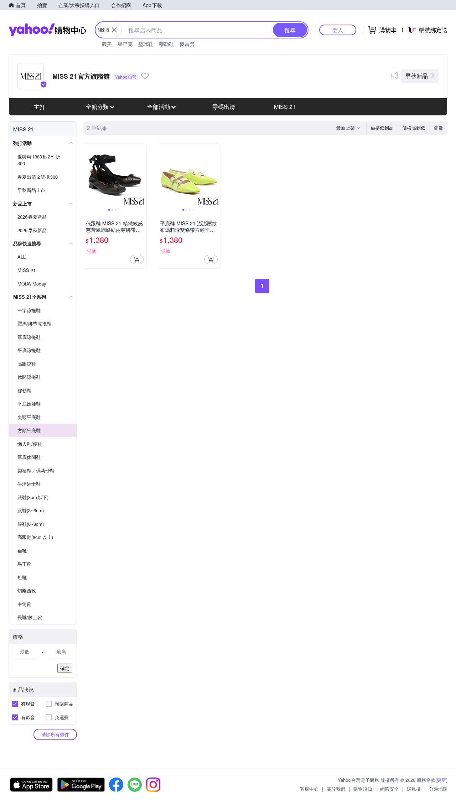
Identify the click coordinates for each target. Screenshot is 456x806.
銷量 (438, 127)
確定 (64, 668)
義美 (107, 43)
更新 (441, 779)
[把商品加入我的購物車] (137, 259)
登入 (337, 29)
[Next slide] (141, 175)
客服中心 (309, 788)
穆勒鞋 (166, 43)
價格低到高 (382, 127)
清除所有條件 (55, 734)
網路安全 (389, 788)
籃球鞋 (145, 43)
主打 (39, 107)
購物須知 (362, 788)
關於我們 (336, 788)
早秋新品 (416, 76)
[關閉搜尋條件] (114, 30)
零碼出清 (223, 107)
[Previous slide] (87, 175)
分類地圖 (438, 788)
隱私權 (414, 788)
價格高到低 (413, 127)
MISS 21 (285, 107)
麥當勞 (187, 43)
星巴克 (125, 43)
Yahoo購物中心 (47, 29)
